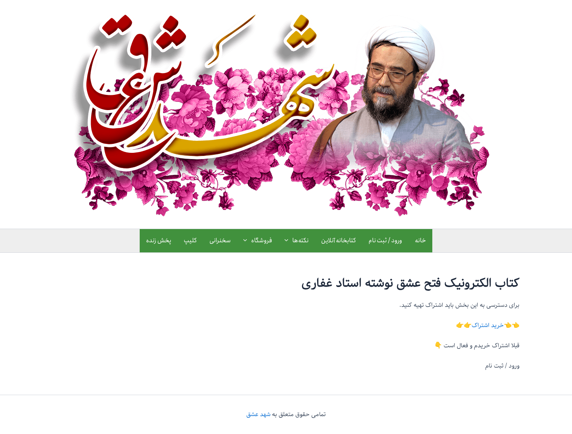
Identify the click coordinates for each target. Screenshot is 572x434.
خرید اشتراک (488, 325)
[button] (288, 240)
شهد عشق (258, 415)
